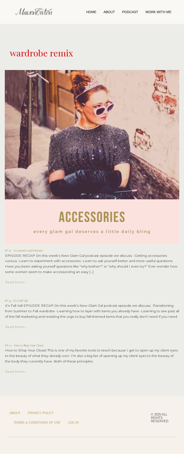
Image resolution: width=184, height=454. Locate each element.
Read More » (15, 281)
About (109, 12)
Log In (73, 422)
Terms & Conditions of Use (37, 422)
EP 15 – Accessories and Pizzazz (24, 250)
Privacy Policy (41, 413)
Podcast (130, 12)
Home (91, 12)
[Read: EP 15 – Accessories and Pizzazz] (92, 157)
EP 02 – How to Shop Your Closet (24, 345)
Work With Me (158, 12)
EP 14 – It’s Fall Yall (16, 300)
